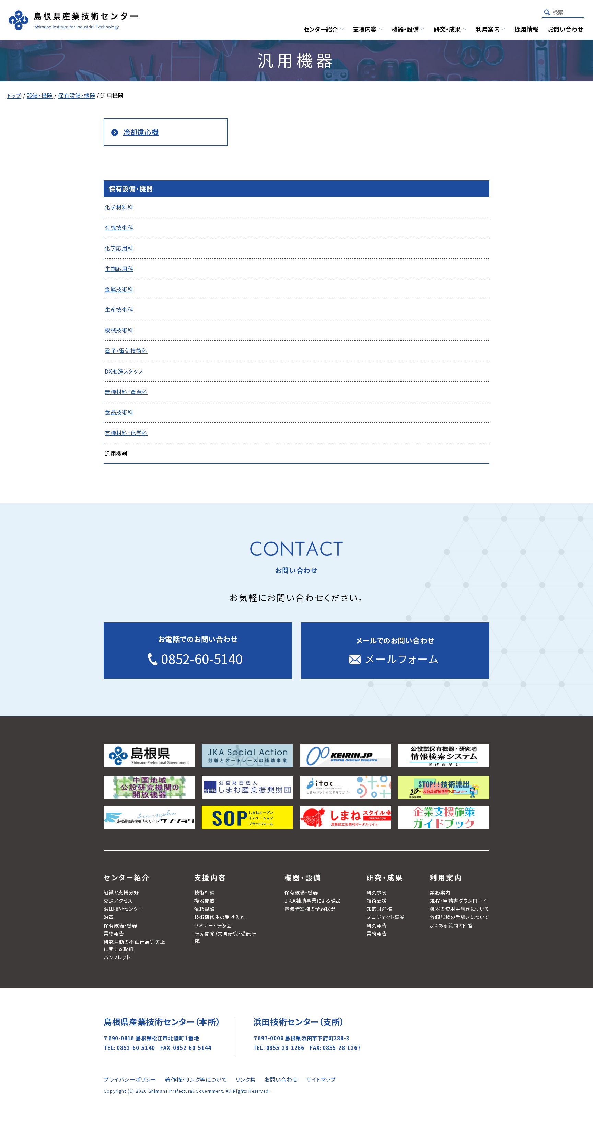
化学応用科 (119, 248)
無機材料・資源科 (126, 392)
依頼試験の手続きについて (459, 917)
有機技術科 (119, 227)
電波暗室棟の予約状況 (310, 908)
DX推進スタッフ (124, 371)
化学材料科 (119, 207)
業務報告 (114, 933)
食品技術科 (119, 412)
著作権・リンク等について (196, 1079)
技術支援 (377, 900)
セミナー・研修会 (213, 925)
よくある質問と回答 (451, 925)
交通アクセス (118, 900)
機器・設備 (303, 877)
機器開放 (204, 900)
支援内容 (210, 877)
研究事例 (377, 892)
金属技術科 (119, 289)
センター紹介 (127, 877)
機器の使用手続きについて (459, 908)
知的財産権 (379, 908)
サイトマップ (321, 1079)
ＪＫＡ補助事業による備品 (312, 900)
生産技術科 (119, 309)
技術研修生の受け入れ (219, 917)
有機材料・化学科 (126, 432)
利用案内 (446, 877)
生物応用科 (119, 268)
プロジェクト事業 (386, 917)
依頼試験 (204, 908)
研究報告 (377, 925)
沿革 (109, 917)
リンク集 (245, 1079)
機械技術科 (119, 330)
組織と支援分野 (121, 892)
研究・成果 (385, 877)
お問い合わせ (281, 1079)
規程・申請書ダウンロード (458, 900)
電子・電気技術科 (126, 350)
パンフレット (117, 957)
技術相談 (204, 892)
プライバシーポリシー (130, 1079)
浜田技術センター (123, 908)
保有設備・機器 (120, 925)
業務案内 (440, 892)
